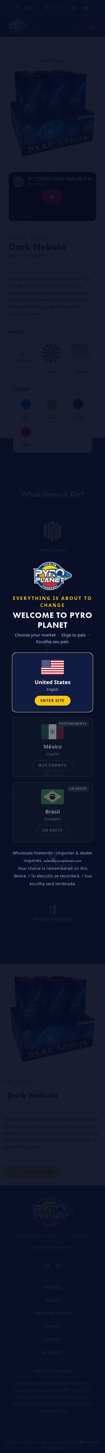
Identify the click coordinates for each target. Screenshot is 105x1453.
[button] (52, 682)
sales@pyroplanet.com (62, 860)
